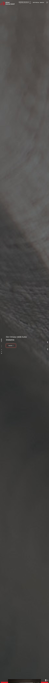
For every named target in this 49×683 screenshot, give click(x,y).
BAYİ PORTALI (36, 2)
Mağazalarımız (11, 345)
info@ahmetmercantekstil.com (24, 3)
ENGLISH (42, 2)
